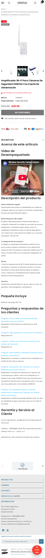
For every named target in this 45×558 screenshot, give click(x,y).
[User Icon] (35, 3)
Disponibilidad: (7, 101)
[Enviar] (41, 541)
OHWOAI (19, 98)
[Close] (43, 549)
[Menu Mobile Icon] (2, 3)
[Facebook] (3, 530)
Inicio (3, 9)
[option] (22, 41)
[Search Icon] (9, 3)
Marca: (4, 98)
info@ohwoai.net (23, 524)
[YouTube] (8, 530)
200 (6, 118)
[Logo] (22, 2)
